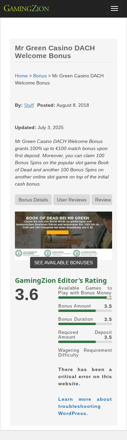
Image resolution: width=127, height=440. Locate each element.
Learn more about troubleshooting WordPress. (85, 406)
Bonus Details (33, 199)
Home (21, 75)
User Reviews (71, 199)
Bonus (40, 75)
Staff (29, 105)
